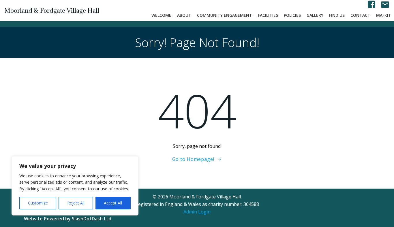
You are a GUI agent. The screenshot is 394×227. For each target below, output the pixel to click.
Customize (38, 203)
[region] (75, 185)
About (184, 15)
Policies (292, 15)
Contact (360, 15)
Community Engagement (224, 15)
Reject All (76, 203)
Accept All (113, 203)
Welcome (161, 15)
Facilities (268, 15)
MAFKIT (383, 15)
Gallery (315, 15)
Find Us (337, 15)
